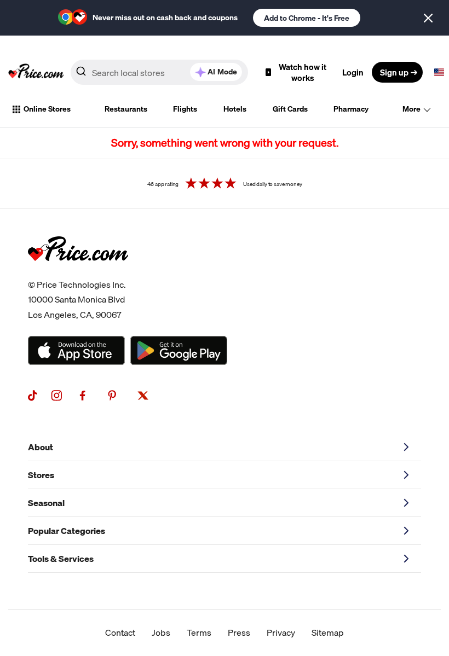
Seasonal (46, 503)
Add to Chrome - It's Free (306, 18)
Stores (41, 475)
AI (222, 72)
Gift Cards (290, 109)
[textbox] (439, 72)
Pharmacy (351, 109)
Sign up (394, 72)
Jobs (161, 632)
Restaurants (126, 109)
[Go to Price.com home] (36, 72)
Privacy (281, 632)
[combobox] (159, 72)
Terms (199, 632)
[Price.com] (78, 273)
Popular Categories (66, 531)
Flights (185, 109)
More (411, 109)
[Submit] (81, 74)
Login (353, 72)
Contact (120, 632)
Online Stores (47, 109)
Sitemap (328, 632)
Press (239, 632)
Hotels (234, 109)
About (40, 447)
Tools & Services (61, 558)
